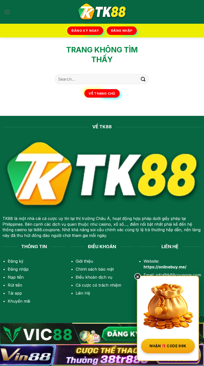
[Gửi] (143, 79)
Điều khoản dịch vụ (94, 277)
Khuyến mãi (19, 301)
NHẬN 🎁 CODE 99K (168, 346)
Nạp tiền (16, 277)
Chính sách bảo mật (95, 269)
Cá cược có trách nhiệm (98, 285)
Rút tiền (15, 285)
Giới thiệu (84, 261)
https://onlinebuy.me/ (165, 266)
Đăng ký (15, 261)
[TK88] (102, 12)
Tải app (15, 293)
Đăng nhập (18, 269)
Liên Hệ (83, 293)
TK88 (7, 218)
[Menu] (7, 11)
